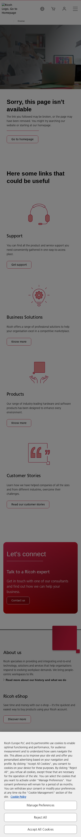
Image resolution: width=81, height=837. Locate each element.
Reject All (40, 817)
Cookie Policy (18, 797)
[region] (40, 784)
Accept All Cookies (40, 829)
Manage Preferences (40, 805)
